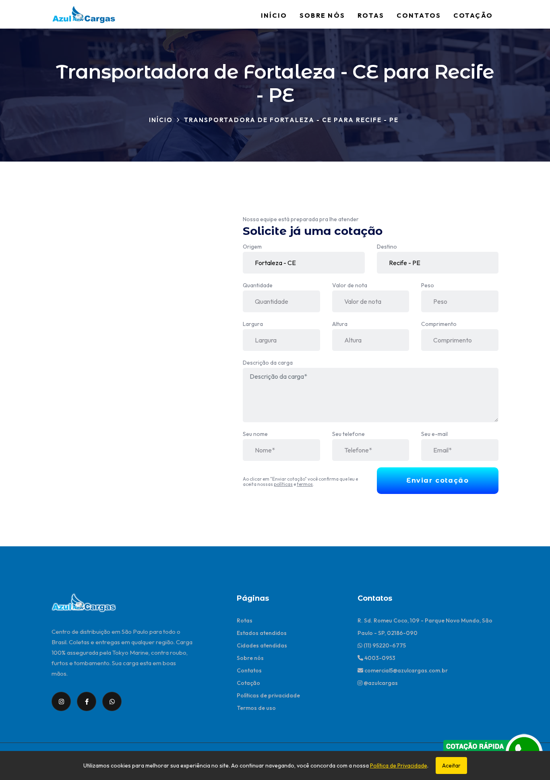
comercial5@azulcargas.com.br (405, 670)
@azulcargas (380, 683)
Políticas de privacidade (268, 695)
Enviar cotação (437, 480)
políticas (283, 484)
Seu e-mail (434, 434)
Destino (387, 246)
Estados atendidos (262, 633)
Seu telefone (348, 434)
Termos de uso (256, 708)
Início (274, 15)
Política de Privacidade (398, 765)
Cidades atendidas (262, 645)
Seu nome (255, 434)
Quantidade (258, 285)
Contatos (419, 15)
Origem (252, 246)
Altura (339, 324)
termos (305, 484)
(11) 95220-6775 (384, 645)
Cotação (473, 15)
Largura (253, 324)
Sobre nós (322, 15)
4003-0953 (379, 658)
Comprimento (439, 324)
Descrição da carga (268, 362)
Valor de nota (349, 285)
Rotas (371, 15)
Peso (427, 285)
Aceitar (451, 765)
